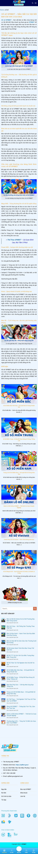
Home (2, 10)
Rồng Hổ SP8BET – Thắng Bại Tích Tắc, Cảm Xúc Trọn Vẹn (21, 707)
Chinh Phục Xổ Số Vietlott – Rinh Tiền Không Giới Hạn (19, 539)
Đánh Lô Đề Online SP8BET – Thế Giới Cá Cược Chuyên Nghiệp (19, 506)
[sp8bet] (19, 3)
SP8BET (32, 22)
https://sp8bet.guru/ (22, 765)
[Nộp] (35, 608)
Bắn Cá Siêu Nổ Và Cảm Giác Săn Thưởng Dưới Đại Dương (21, 641)
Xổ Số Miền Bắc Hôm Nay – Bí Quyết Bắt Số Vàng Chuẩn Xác (19, 406)
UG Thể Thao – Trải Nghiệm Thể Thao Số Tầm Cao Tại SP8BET (21, 700)
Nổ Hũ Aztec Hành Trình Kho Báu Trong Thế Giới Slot (20, 649)
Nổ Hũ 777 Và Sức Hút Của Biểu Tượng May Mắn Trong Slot (20, 656)
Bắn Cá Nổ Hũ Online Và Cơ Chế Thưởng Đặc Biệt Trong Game (21, 620)
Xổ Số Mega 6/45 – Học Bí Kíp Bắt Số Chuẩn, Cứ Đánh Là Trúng (19, 572)
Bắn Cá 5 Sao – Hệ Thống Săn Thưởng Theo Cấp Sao (21, 627)
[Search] (32, 3)
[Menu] (36, 3)
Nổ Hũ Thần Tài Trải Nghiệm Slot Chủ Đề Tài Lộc (20, 663)
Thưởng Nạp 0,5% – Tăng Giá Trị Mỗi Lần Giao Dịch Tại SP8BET (21, 722)
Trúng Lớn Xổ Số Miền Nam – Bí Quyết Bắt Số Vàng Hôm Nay (19, 473)
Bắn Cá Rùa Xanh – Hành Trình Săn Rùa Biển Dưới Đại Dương (21, 634)
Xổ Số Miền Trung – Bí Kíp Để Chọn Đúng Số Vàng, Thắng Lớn (19, 439)
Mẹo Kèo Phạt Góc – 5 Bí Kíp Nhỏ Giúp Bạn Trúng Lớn (20, 685)
